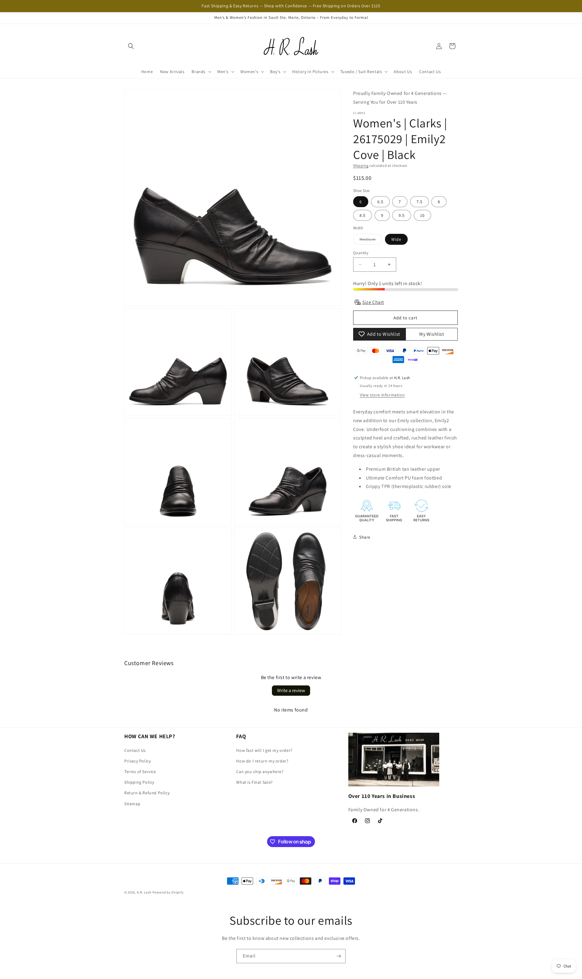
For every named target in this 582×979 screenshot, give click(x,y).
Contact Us (135, 750)
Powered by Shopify (168, 892)
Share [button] (364, 537)
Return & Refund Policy (146, 793)
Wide (396, 239)
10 (422, 215)
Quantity (360, 252)
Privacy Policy (137, 761)
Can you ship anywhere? (259, 771)
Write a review (291, 690)
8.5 (363, 215)
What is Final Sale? (254, 782)
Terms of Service (140, 771)
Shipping (361, 165)
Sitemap (132, 803)
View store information (382, 394)
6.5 (380, 201)
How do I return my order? (262, 761)
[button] (131, 46)
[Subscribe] (338, 956)
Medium (371, 240)
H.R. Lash (144, 892)
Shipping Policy (139, 782)
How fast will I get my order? (264, 750)
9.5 (402, 215)
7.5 (419, 201)
